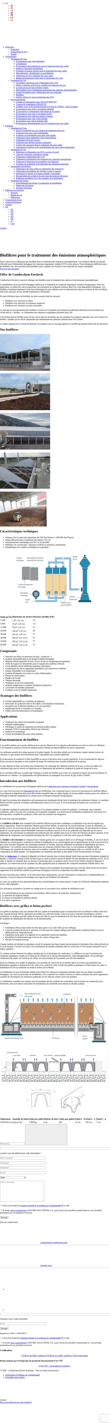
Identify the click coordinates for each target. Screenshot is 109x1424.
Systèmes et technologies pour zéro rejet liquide (36, 135)
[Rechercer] (46, 1134)
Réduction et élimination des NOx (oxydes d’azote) (37, 152)
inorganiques (92, 786)
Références (15, 197)
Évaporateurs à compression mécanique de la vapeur (38, 111)
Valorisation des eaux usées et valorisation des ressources (40, 169)
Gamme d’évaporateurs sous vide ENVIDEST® (36, 102)
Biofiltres (20, 95)
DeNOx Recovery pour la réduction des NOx (35, 97)
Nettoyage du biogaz (24, 185)
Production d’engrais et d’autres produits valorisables (38, 173)
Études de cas (16, 195)
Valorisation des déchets (21, 166)
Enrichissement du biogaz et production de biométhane (39, 183)
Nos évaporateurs (18, 99)
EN (12, 212)
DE (12, 219)
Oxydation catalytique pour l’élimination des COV (37, 83)
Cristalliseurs (21, 64)
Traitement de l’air (18, 80)
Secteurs (14, 193)
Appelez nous (46, 1265)
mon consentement (18, 1210)
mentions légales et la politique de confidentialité (40, 1205)
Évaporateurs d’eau (13, 200)
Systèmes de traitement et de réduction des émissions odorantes (42, 164)
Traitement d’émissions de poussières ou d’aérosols (37, 162)
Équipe (14, 54)
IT (12, 221)
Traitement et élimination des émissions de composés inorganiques (43, 159)
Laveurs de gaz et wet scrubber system (32, 87)
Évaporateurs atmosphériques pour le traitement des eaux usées (42, 66)
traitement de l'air (31, 791)
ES (12, 209)
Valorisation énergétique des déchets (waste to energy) (38, 171)
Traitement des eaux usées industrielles (32, 133)
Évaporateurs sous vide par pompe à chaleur (34, 116)
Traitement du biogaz (19, 181)
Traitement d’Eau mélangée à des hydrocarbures (36, 138)
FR (6, 207)
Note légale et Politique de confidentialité (22, 1375)
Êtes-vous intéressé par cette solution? (16, 1402)
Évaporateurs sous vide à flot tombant (31, 119)
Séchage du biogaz (24, 188)
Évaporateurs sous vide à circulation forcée (34, 114)
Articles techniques (13, 202)
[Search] (20, 42)
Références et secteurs (14, 190)
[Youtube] (25, 1289)
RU (12, 216)
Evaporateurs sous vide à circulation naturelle (35, 109)
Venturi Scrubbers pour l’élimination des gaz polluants (38, 92)
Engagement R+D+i (19, 52)
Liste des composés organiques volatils (32, 154)
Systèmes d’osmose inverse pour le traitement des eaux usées (41, 71)
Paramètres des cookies (15, 1377)
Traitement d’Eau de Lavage (28, 140)
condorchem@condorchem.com (53, 1242)
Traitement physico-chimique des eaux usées (34, 76)
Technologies (10, 56)
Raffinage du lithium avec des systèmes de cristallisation (39, 178)
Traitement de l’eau (19, 59)
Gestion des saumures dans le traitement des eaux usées (39, 145)
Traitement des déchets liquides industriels (33, 142)
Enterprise (9, 47)
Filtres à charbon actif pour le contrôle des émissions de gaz (41, 85)
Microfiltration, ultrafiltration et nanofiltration (35, 73)
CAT (13, 224)
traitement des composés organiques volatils (66, 786)
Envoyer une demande (9, 269)
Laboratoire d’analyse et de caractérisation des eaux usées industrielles (45, 147)
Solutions (9, 126)
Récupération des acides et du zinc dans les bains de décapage (42, 176)
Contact (8, 204)
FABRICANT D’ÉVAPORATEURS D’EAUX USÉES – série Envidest (47, 107)
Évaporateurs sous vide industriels (30, 61)
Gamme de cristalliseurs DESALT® (31, 104)
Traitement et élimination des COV (30, 157)
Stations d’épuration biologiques (29, 68)
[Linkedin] (25, 1310)
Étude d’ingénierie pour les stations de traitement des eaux (40, 130)
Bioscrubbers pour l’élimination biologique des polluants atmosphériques (46, 90)
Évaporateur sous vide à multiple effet (32, 121)
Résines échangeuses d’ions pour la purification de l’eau (39, 78)
